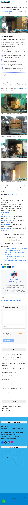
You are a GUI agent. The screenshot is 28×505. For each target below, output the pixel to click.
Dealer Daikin (13, 497)
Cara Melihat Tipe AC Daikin (9, 372)
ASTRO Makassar (6, 463)
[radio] (9, 240)
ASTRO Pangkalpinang (7, 459)
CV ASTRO (18, 501)
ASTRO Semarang (6, 224)
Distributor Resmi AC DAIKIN (9, 392)
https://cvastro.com (6, 212)
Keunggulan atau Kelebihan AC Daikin (11, 388)
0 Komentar (12, 13)
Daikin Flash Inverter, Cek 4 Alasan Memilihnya (14, 368)
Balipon (14, 498)
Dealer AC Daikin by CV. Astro (10, 11)
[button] (24, 1)
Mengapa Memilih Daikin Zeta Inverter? (12, 376)
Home (12, 5)
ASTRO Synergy (21, 497)
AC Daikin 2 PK (5, 379)
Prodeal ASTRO (6, 497)
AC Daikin (23, 88)
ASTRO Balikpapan (6, 465)
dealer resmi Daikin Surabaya (14, 75)
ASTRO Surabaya (6, 220)
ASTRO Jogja (5, 228)
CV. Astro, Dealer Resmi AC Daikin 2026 (12, 354)
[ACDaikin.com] (5, 1)
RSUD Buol (9, 81)
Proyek (15, 5)
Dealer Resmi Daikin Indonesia (16, 194)
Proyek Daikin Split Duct (15, 300)
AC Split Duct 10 (5, 300)
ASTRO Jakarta (5, 216)
